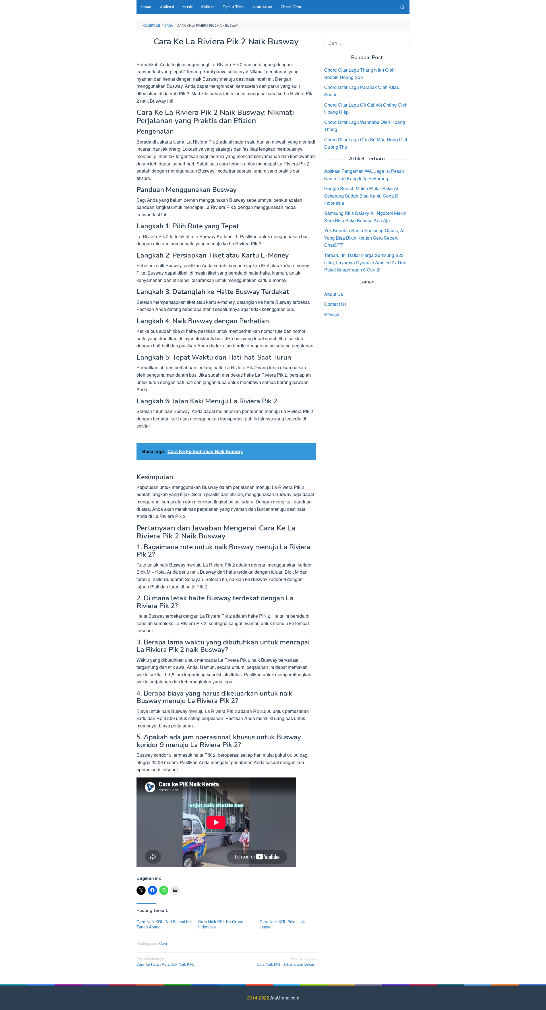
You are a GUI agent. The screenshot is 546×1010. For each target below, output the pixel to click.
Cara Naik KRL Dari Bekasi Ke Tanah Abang (163, 924)
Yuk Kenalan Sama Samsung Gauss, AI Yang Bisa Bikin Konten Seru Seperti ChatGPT (364, 237)
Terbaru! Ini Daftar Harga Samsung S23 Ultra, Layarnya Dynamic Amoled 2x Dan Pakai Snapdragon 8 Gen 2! (365, 262)
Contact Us (335, 304)
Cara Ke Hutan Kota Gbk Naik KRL (165, 961)
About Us (333, 294)
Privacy (331, 314)
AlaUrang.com (284, 997)
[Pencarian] (402, 7)
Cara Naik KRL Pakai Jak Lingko (282, 924)
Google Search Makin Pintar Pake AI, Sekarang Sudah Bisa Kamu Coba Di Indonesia (362, 195)
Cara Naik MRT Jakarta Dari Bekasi (286, 961)
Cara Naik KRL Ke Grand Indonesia (220, 924)
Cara (163, 943)
